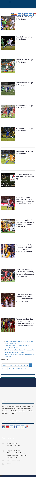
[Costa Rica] (7, 427)
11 (13, 368)
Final (25, 368)
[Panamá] (26, 427)
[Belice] (3, 427)
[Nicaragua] (22, 427)
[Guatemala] (15, 427)
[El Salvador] (11, 427)
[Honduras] (18, 427)
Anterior (10, 365)
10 (9, 368)
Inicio (4, 365)
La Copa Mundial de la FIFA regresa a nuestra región (25, 176)
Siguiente (19, 368)
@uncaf (9, 463)
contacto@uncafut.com (13, 460)
